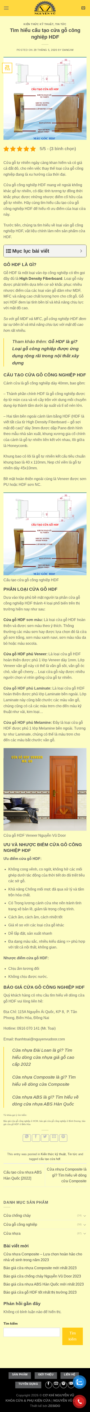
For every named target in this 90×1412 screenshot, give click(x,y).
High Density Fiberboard (40, 279)
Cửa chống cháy (17, 1215)
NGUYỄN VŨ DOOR (68, 1400)
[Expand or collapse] (81, 251)
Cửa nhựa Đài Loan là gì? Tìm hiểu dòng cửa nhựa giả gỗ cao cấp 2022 (43, 1057)
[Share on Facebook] (36, 1138)
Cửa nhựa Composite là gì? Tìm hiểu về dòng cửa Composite (67, 1175)
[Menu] (6, 8)
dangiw (67, 50)
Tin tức (60, 24)
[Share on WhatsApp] (27, 1138)
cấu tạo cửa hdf (49, 1159)
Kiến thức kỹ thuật (38, 24)
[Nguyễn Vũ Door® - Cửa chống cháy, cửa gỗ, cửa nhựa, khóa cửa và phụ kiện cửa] (45, 8)
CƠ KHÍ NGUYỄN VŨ (58, 1395)
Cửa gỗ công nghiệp (20, 1224)
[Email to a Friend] (54, 1138)
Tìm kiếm (10, 1323)
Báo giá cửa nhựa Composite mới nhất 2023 (40, 1268)
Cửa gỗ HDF (14, 620)
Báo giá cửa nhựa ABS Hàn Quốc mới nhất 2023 (43, 1284)
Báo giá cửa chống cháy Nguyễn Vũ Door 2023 (42, 1276)
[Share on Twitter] (45, 1138)
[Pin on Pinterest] (63, 1138)
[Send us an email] (56, 1384)
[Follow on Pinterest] (63, 1384)
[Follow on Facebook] (48, 1384)
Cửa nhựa (12, 1233)
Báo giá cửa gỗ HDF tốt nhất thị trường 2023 (40, 1292)
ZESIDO (54, 1406)
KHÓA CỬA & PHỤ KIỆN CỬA (28, 1400)
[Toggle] (85, 1215)
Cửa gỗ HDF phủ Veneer (24, 654)
